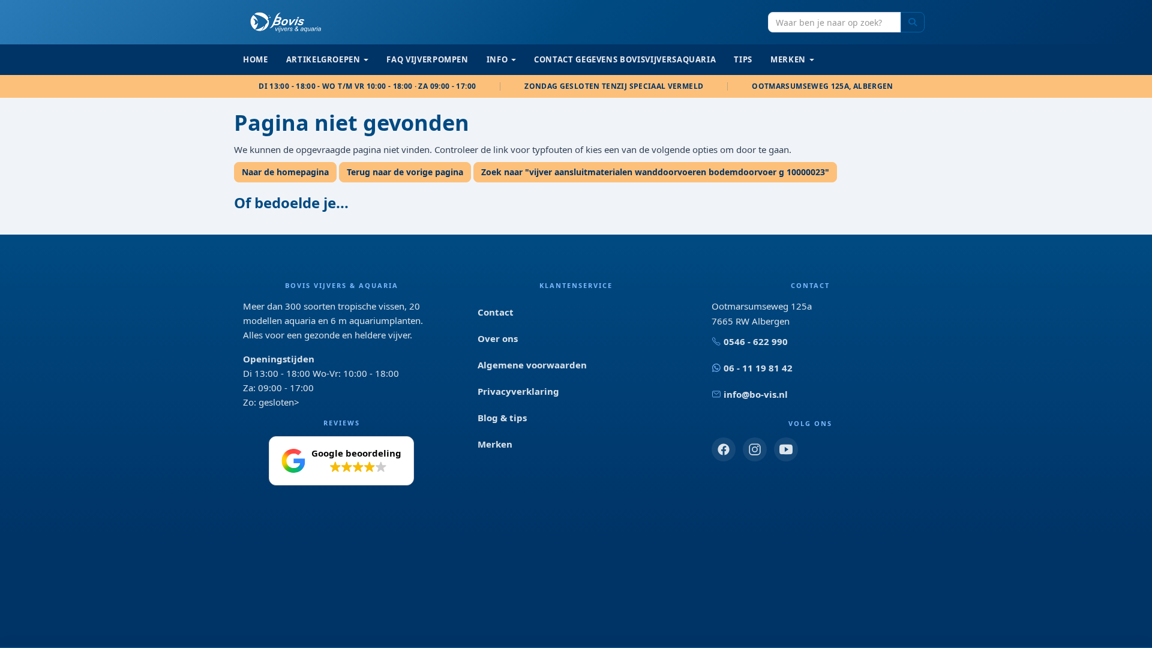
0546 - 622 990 (756, 341)
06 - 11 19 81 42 (758, 368)
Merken (495, 444)
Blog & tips (502, 418)
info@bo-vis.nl (756, 394)
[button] (341, 460)
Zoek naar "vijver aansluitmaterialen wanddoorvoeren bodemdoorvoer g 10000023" (655, 172)
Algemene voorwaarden (532, 365)
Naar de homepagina (285, 172)
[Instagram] (755, 449)
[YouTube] (786, 449)
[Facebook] (724, 449)
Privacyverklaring (518, 391)
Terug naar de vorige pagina (405, 172)
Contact (496, 312)
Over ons (498, 338)
